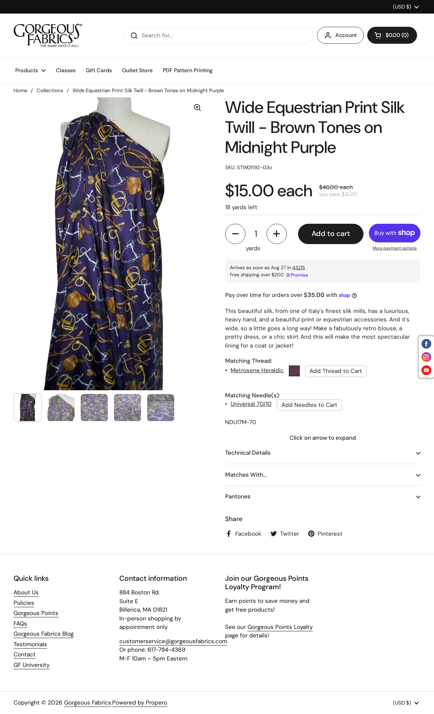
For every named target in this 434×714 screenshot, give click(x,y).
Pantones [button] (238, 496)
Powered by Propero (139, 702)
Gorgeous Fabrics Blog (44, 633)
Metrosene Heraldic (257, 370)
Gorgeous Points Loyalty (280, 627)
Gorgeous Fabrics (87, 702)
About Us (26, 592)
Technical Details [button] (248, 452)
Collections (50, 90)
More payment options (395, 248)
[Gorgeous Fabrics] (48, 35)
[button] (392, 35)
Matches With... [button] (246, 474)
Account (346, 35)
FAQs (20, 623)
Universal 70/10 (251, 404)
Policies (24, 603)
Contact (25, 654)
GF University (32, 665)
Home (20, 90)
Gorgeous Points (36, 613)
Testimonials (30, 644)
